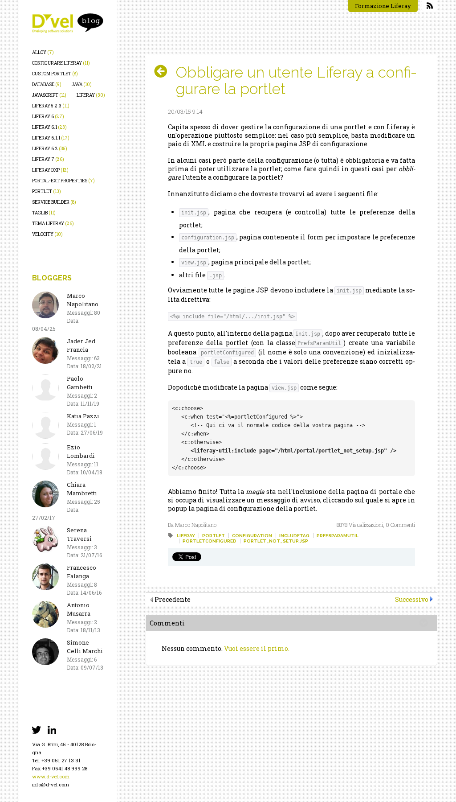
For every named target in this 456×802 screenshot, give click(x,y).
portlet (46, 191)
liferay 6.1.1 (50, 138)
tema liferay (53, 223)
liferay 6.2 (49, 149)
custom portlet (55, 74)
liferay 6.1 (49, 127)
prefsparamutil (337, 535)
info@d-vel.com (50, 784)
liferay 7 (48, 159)
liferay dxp (50, 170)
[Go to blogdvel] (67, 23)
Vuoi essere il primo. (256, 648)
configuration (252, 535)
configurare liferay (61, 63)
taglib (44, 213)
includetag (294, 535)
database (46, 84)
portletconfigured (209, 541)
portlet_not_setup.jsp (276, 541)
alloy (43, 52)
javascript (49, 95)
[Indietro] (164, 71)
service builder (54, 202)
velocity (47, 234)
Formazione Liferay (383, 6)
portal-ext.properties (63, 181)
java (82, 84)
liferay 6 (48, 116)
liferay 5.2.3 (50, 106)
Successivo (411, 599)
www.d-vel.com (50, 776)
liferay (91, 95)
